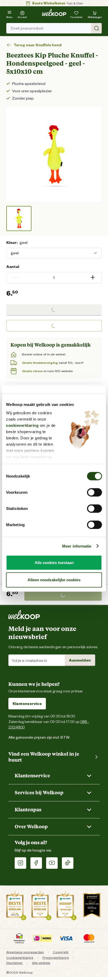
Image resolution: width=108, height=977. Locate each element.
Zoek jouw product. (27, 28)
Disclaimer (14, 962)
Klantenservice (27, 703)
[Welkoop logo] (54, 12)
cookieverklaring (22, 425)
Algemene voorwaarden (25, 952)
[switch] (94, 492)
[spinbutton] (54, 277)
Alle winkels (41, 962)
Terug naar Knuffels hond (38, 45)
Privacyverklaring (55, 957)
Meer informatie (76, 546)
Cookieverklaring (19, 957)
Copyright (60, 952)
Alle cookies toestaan (54, 562)
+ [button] (92, 277)
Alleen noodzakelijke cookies (54, 579)
